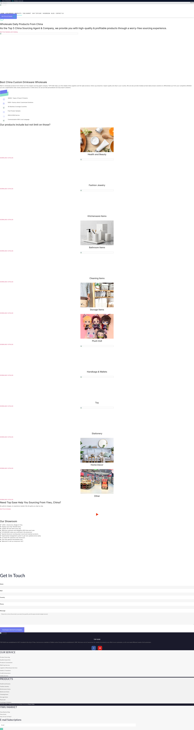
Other (97, 496)
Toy (97, 402)
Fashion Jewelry (97, 185)
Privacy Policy (31, 704)
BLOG (52, 13)
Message (2, 610)
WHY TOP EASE (36, 13)
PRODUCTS (18, 13)
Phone (2, 604)
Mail (1, 590)
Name (1, 584)
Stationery (97, 433)
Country (2, 597)
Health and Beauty (97, 154)
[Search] (1, 3)
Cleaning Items (97, 278)
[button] (97, 514)
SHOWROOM (46, 13)
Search (192, 2)
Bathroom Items (97, 247)
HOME (2, 13)
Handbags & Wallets (97, 371)
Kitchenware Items (97, 216)
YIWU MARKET (27, 13)
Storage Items (97, 309)
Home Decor (97, 465)
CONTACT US (60, 13)
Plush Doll (97, 341)
